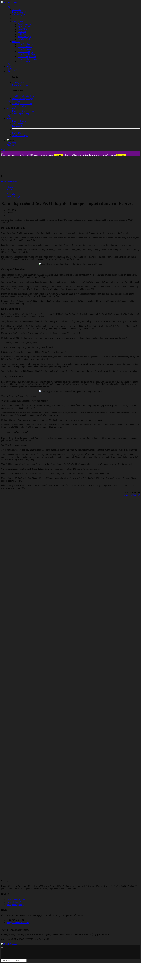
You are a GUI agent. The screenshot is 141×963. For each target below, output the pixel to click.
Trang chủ (11, 194)
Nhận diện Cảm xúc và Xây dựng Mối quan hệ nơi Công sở (31, 155)
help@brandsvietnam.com (18, 922)
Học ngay (58, 155)
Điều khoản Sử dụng (16, 899)
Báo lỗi (10, 189)
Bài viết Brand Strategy (9, 181)
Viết (3, 150)
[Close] (2, 153)
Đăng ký (10, 145)
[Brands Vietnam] (9, 2)
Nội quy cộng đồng (15, 904)
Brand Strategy (13, 196)
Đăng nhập (11, 143)
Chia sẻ (10, 187)
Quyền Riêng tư (14, 902)
